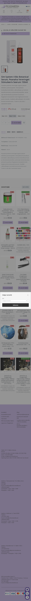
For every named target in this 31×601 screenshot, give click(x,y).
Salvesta (15, 305)
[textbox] (15, 301)
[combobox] (15, 301)
